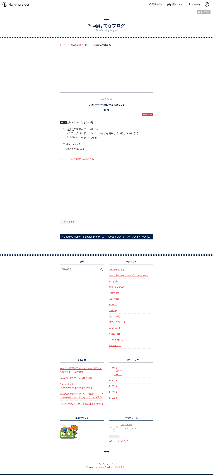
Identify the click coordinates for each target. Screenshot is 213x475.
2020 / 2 (118, 374)
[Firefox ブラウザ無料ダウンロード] (69, 438)
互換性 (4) (114, 293)
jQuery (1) (114, 299)
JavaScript (147, 114)
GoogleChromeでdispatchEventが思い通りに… (83, 236)
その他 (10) (114, 316)
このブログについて (119, 441)
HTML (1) (113, 304)
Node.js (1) (114, 334)
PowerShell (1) (116, 340)
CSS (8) (113, 310)
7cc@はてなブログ (106, 25)
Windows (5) (115, 328)
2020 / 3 (118, 371)
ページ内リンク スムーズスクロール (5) (128, 275)
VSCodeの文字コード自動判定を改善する (81, 403)
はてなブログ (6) (117, 322)
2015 (114, 386)
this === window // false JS (106, 104)
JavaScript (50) (116, 270)
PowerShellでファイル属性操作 (76, 378)
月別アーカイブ (131, 360)
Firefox (70, 129)
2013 (114, 398)
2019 (114, 380)
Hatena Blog (103, 467)
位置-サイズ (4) (116, 287)
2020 (114, 368)
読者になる (203, 12)
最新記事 (81, 360)
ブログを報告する (118, 467)
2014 (114, 392)
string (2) (113, 281)
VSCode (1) (115, 345)
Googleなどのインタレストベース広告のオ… (129, 236)
